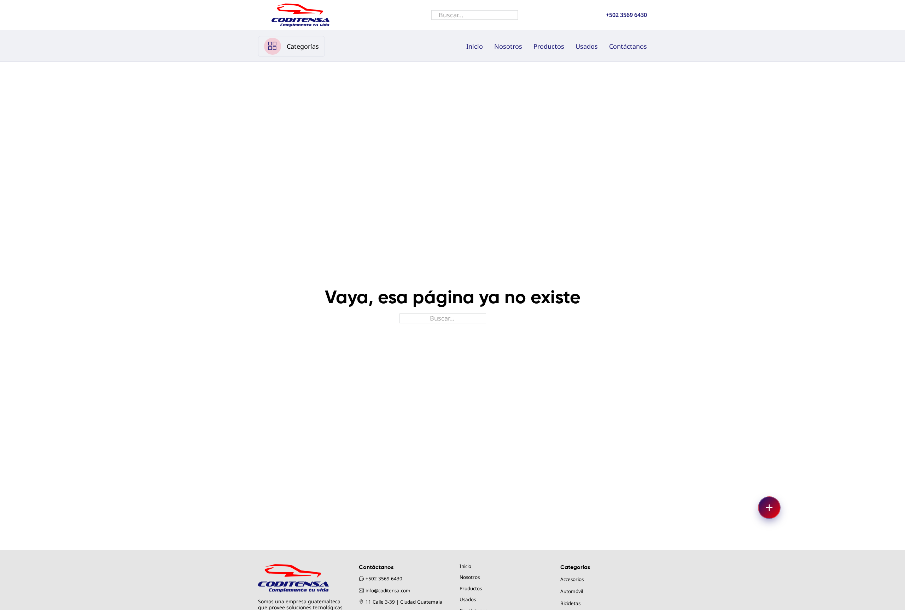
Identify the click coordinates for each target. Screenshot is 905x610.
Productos (548, 46)
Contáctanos (628, 46)
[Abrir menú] (769, 507)
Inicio (474, 46)
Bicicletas (570, 603)
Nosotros (508, 46)
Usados (587, 46)
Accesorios (572, 579)
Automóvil (571, 591)
